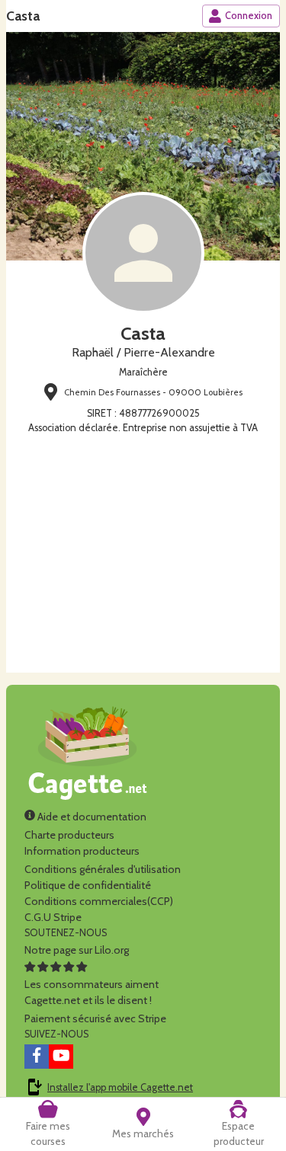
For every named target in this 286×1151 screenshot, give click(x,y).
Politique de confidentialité (87, 885)
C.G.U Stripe (53, 917)
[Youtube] (61, 1056)
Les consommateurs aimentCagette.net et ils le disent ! (91, 992)
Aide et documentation (90, 816)
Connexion (248, 15)
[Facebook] (36, 1056)
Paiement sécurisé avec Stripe (95, 1018)
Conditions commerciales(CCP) (98, 901)
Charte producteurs (69, 835)
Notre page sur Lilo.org (76, 950)
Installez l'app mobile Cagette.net (120, 1087)
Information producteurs (82, 851)
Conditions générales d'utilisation (102, 869)
